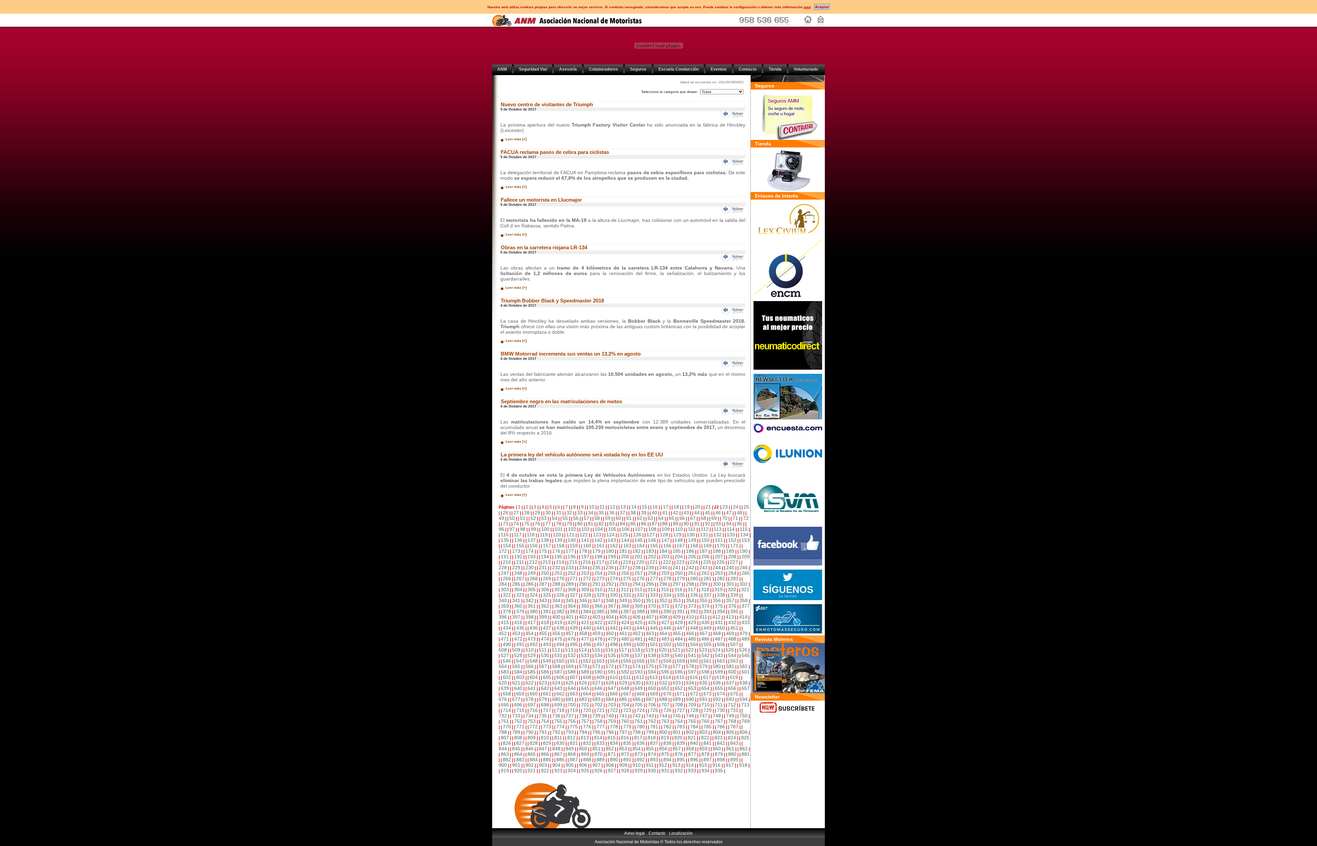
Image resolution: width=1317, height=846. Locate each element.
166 (667, 545)
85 (633, 523)
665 (600, 693)
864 (518, 754)
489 (745, 639)
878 (705, 754)
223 (680, 562)
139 (558, 540)
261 (692, 573)
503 (681, 644)
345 (570, 600)
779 (627, 726)
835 (627, 743)
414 (743, 617)
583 (505, 672)
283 (734, 578)
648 (625, 688)
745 (677, 715)
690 (690, 699)
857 (677, 748)
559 (681, 661)
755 (558, 721)
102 (572, 529)
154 (507, 545)
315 (665, 589)
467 (703, 633)
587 (558, 672)
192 (518, 556)
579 (703, 666)
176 (556, 551)
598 (705, 672)
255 (612, 573)
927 (612, 770)
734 (529, 715)
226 (720, 562)
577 (677, 666)
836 (641, 743)
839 (681, 743)
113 (718, 529)
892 (641, 759)
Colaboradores (603, 69)
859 (703, 748)
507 (734, 644)
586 (545, 672)
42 (675, 512)
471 (505, 639)
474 (545, 639)
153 (745, 540)
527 (505, 655)
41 (665, 512)
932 (679, 770)
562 (721, 661)
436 (534, 628)
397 (516, 617)
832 (587, 743)
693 (730, 699)
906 (583, 765)
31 (558, 512)
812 (571, 737)
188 (717, 551)
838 (667, 743)
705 (638, 704)
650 (652, 688)
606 (560, 677)
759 (612, 721)
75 (527, 523)
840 (694, 743)
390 (667, 611)
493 (547, 644)
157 (547, 545)
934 (705, 770)
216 (587, 562)
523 (703, 650)
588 (572, 672)
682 (583, 699)
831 (574, 743)
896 (694, 759)
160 (587, 545)
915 (703, 765)
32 (569, 512)
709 (692, 704)
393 (707, 611)
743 (650, 715)
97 (512, 529)
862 (743, 748)
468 (717, 633)
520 (663, 650)
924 (572, 770)
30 (548, 512)
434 (507, 628)
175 (543, 551)
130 (691, 534)
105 (612, 529)
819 (665, 737)
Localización (681, 833)
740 (610, 715)
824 (732, 737)
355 (703, 600)
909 (623, 765)
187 (703, 551)
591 (612, 672)
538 (652, 655)
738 (583, 715)
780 (641, 726)
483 (665, 639)
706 (652, 704)
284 (503, 584)
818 (652, 737)
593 (638, 672)
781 (654, 726)
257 (638, 573)
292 (610, 584)
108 (652, 529)
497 (600, 644)
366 (598, 606)
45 (707, 512)
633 (677, 683)
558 (667, 661)
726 (667, 710)
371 (665, 606)
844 (503, 748)
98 (522, 529)
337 (707, 595)
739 (596, 715)
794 (583, 732)
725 (654, 710)
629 (623, 683)
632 (663, 683)
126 (637, 534)
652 (679, 688)
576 (663, 666)
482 (652, 639)
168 (694, 545)
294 (636, 584)
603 (520, 677)
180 (610, 551)
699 (558, 704)
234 (583, 567)
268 (534, 578)
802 (690, 732)
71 (735, 518)
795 (596, 732)
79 (569, 523)
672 (694, 693)
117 (518, 534)
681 (570, 699)
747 (703, 715)
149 (692, 540)
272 (587, 578)
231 (543, 567)
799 (650, 732)
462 (636, 633)
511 (543, 650)
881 (745, 754)
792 (556, 732)
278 (667, 578)
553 (600, 661)
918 (743, 765)
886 (560, 759)
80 (580, 523)
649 (638, 688)
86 (643, 523)
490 (507, 644)
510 (529, 650)
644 (572, 688)
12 (612, 507)
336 (694, 595)
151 (719, 540)
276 (641, 578)
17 (665, 507)
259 (665, 573)
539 (665, 655)
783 (681, 726)
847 (543, 748)
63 (650, 518)
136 (518, 540)
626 (583, 683)
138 (545, 540)
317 (692, 589)
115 (744, 529)
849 (570, 748)
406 (636, 617)
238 (636, 567)
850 (583, 748)
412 (716, 617)
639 (505, 688)
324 (534, 595)
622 (529, 683)
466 (690, 633)
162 (614, 545)
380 (534, 611)
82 (601, 523)
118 (531, 534)
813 (585, 737)
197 (585, 556)
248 (518, 573)
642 (545, 688)
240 (663, 567)
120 (557, 534)
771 (520, 726)
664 (587, 693)
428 (679, 622)
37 (622, 512)
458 (583, 633)
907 (596, 765)
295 (650, 584)
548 (534, 661)
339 (734, 595)
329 (600, 595)
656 (732, 688)
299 (703, 584)
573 (623, 666)
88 (665, 523)
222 (667, 562)
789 (516, 732)
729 (707, 710)
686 (636, 699)
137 (531, 540)
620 (503, 683)
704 (625, 704)
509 (516, 650)
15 (644, 507)
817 (638, 737)
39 (643, 512)
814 (598, 737)
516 (609, 650)
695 (505, 704)
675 (734, 693)
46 (718, 512)
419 (558, 622)
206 (705, 556)
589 (585, 672)
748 (717, 715)
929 (638, 770)
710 (705, 704)
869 (585, 754)
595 (665, 672)
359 (505, 606)
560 (694, 661)
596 (679, 672)
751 (505, 721)
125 (624, 534)
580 (717, 666)
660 (534, 693)
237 (623, 567)
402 (583, 617)
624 (556, 683)
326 (560, 595)
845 (516, 748)
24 (735, 507)
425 (638, 622)
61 (629, 518)
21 (708, 507)
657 (745, 688)
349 (623, 600)
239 (650, 567)
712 (732, 704)
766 (705, 721)
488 (732, 639)
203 (665, 556)
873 (638, 754)
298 (690, 584)
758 (598, 721)
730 (721, 710)
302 (743, 584)
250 (545, 573)
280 (694, 578)
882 (507, 759)
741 (623, 715)
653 (692, 688)
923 (558, 770)
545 (745, 655)
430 (705, 622)
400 (556, 617)
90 (686, 523)
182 (636, 551)
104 (599, 529)
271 (574, 578)
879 (719, 754)
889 (600, 759)
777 (600, 726)
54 (554, 518)
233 (570, 567)
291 (596, 584)
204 (679, 556)
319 (718, 589)
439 (574, 628)
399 (543, 617)
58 (597, 518)
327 (574, 595)
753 (531, 721)
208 (732, 556)
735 (543, 715)
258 (652, 573)
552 (587, 661)
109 (666, 529)
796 (610, 732)
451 (734, 628)
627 (596, 683)
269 (547, 578)
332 (641, 595)
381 (547, 611)
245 (730, 567)
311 (612, 589)
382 (560, 611)
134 (744, 534)
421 (585, 622)
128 (664, 534)
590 (598, 672)
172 (503, 551)
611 (627, 677)
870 (598, 754)
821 (692, 737)
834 (614, 743)
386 (614, 611)
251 (558, 573)
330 (614, 595)
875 (665, 754)
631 (650, 683)
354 (690, 600)
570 (583, 666)
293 (623, 584)
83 (612, 523)
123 (597, 534)
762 (652, 721)
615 (680, 677)
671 (681, 693)
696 (518, 704)
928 (625, 770)
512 (556, 650)
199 (612, 556)
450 (721, 628)
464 (663, 633)
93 (718, 523)
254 (598, 573)
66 (682, 518)
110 (679, 529)
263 (719, 573)
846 (529, 748)
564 (503, 666)
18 (676, 507)
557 (654, 661)
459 (596, 633)
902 (529, 765)
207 (719, 556)
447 (681, 628)
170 (721, 545)
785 (707, 726)
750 (743, 715)
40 (654, 512)
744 (663, 715)
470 (743, 633)
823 (718, 737)
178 (583, 551)
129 (677, 534)
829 (547, 743)
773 (547, 726)
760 (625, 721)
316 (678, 589)
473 (531, 639)
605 (547, 677)
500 (641, 644)
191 (505, 556)
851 (596, 748)
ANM (502, 69)
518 (636, 650)
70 (724, 518)
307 (558, 589)
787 (734, 726)
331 (627, 595)
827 (520, 743)
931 (665, 770)
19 (687, 507)
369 (638, 606)
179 (596, 551)
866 (545, 754)
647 (612, 688)
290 (583, 584)
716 (534, 710)
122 (584, 534)
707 (665, 704)
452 (503, 633)
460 (610, 633)
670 (667, 693)
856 (663, 748)
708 (679, 704)
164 (641, 545)
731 (734, 710)
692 (717, 699)
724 (641, 710)
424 (625, 622)
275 (627, 578)
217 (600, 562)
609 (600, 677)
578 (690, 666)
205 (692, 556)
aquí (807, 7)
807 (505, 737)
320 (732, 589)
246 (743, 567)
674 (721, 693)
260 (679, 573)
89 (675, 523)
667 (627, 693)
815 (611, 737)
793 (570, 732)
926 (598, 770)
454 (529, 633)
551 (574, 661)
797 (623, 732)
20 (697, 507)
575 (650, 666)
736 (556, 715)
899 (734, 759)
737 (570, 715)
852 (610, 748)
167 (681, 545)
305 (531, 589)
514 (583, 650)
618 (720, 677)
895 (681, 759)
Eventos (719, 69)
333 (654, 595)
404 (610, 617)
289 (570, 584)
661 (547, 693)
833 (600, 743)
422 (598, 622)
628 (610, 683)
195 (558, 556)
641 (531, 688)
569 (570, 666)
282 (721, 578)
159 (574, 545)
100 (545, 529)
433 (745, 622)
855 (650, 748)
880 (732, 754)
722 (614, 710)
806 (743, 732)
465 (677, 633)
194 (545, 556)
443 (627, 628)
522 (690, 650)
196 (572, 556)
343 (543, 600)
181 (623, 551)
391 (681, 611)
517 (623, 650)
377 (745, 606)
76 (537, 523)
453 (516, 633)
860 (717, 748)
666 (614, 693)
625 (570, 683)
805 (730, 732)
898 (721, 759)
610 (614, 677)
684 (610, 699)
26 (505, 512)
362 (545, 606)
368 (625, 606)
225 (707, 562)
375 (719, 606)
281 (707, 578)
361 (531, 606)
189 (730, 551)
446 (667, 628)
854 (636, 748)
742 (636, 715)
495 (574, 644)
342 (529, 600)
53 (544, 518)
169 (707, 545)
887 (574, 759)
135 (505, 540)
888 (587, 759)
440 (587, 628)
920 (518, 770)
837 (654, 743)
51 (522, 518)
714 (507, 710)
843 (734, 743)
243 (703, 567)
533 (585, 655)
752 (518, 721)
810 (545, 737)
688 (663, 699)
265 (745, 573)
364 (572, 606)
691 (703, 699)
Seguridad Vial (533, 69)
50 (512, 518)
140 (572, 540)
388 (641, 611)
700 (572, 704)
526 (743, 650)
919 (505, 770)
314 (652, 589)
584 (518, 672)
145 (638, 540)
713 (745, 704)
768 (732, 721)
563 (734, 661)
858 (690, 748)
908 (610, 765)
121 (570, 534)
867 (558, 754)
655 (719, 688)
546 (507, 661)
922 (545, 770)
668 (641, 693)
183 (650, 551)
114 (731, 529)
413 (730, 617)
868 (572, 754)
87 (654, 523)
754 (545, 721)
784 (694, 726)
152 (732, 540)
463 (650, 633)
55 (565, 518)
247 (505, 573)
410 (690, 617)
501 (654, 644)
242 (690, 567)
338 (721, 595)
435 (520, 628)
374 (705, 606)
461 (623, 633)
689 (677, 699)
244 (717, 567)
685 (623, 699)
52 (533, 518)
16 (655, 507)
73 (505, 523)
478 (598, 639)
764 (679, 721)
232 (556, 567)
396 (503, 617)
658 (507, 693)
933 (692, 770)
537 (638, 655)
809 (531, 737)
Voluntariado (806, 69)
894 (667, 759)
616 (694, 677)
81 (590, 523)
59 (607, 518)
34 (590, 512)
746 (690, 715)
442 (614, 628)
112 (705, 529)
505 (707, 644)
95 (739, 523)
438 (560, 628)
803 (703, 732)
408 (663, 617)
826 (507, 743)
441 (600, 628)
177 (570, 551)
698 (545, 704)
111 (692, 529)
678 (529, 699)
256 (625, 573)
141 (585, 540)
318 (705, 589)
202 (652, 556)
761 (638, 721)
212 (533, 562)
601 (745, 672)
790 (529, 732)
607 (574, 677)
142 (598, 540)
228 (503, 567)
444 (641, 628)
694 (743, 699)
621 (516, 683)
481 (638, 639)
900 (503, 765)
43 (686, 512)
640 (518, 688)
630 (636, 683)
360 (518, 606)
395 (734, 611)
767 (719, 721)
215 (573, 562)
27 (516, 512)
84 (622, 523)
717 (547, 710)
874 (652, 754)
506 (721, 644)
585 (531, 672)
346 (583, 600)
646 (598, 688)
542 (705, 655)
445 (654, 628)
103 (585, 529)
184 (663, 551)
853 (623, 748)
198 (598, 556)
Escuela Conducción (678, 69)
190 (743, 551)
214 (560, 562)
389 (654, 611)
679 (543, 699)
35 (601, 512)
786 (721, 726)
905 (570, 765)
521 (676, 650)
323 (520, 595)
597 (692, 672)
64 (661, 518)
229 (516, 567)
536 (625, 655)
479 (612, 639)
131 (704, 534)
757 (585, 721)
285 (516, 584)
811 (558, 737)
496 (587, 644)
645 (585, 688)
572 (610, 666)
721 (600, 710)
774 (560, 726)
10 (591, 507)
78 (558, 523)
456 (556, 633)
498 (614, 644)
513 (569, 650)
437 (547, 628)
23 (725, 507)
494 (560, 644)
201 (638, 556)
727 (681, 710)
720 (587, 710)
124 (610, 534)
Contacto (748, 69)
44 (697, 512)
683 (596, 699)
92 (707, 523)
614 (667, 677)
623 (543, 683)
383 (574, 611)
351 (650, 600)
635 (703, 683)
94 (729, 523)
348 (610, 600)
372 (679, 606)
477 (585, 639)
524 (716, 650)
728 (694, 710)
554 (614, 661)
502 (667, 644)
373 (692, 606)
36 (612, 512)
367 (612, 606)
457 (570, 633)
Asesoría (568, 69)
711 (719, 704)
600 (732, 672)
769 (745, 721)
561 (707, 661)
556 (641, 661)
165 (654, 545)
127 (650, 534)
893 (654, 759)
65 (671, 518)
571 (596, 666)
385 (600, 611)
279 (681, 578)
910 (636, 765)
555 (627, 661)
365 (585, 606)
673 (707, 693)
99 (533, 529)
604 (534, 677)
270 (560, 578)
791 (543, 732)
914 (690, 765)
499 (627, 644)
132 (717, 534)
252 (572, 573)
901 (516, 765)
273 (600, 578)
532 (572, 655)
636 (717, 683)
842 (721, 743)
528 (518, 655)
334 (667, 595)
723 (627, 710)
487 (719, 639)
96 (501, 529)
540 (679, 655)
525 (730, 650)
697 (531, 704)
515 (596, 650)
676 (503, 699)
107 (639, 529)
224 (694, 562)
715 (520, 710)
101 (559, 529)
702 (598, 704)
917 (730, 765)
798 (636, 732)
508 (503, 650)
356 (717, 600)
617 (707, 677)
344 (556, 600)
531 (558, 655)
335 (681, 595)
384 (587, 611)
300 (717, 584)
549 (547, 661)
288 (556, 584)
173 (516, 551)
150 (705, 540)
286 (529, 584)
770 (507, 726)
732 (503, 715)
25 (746, 507)
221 (654, 562)
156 (534, 545)
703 (612, 704)
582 (743, 666)
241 (677, 567)
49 (501, 518)
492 (534, 644)
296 (663, 584)
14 (634, 507)
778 (614, 726)
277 (654, 578)
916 (716, 765)
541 (692, 655)
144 (625, 540)
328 (587, 595)
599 (719, 672)
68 (703, 518)
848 (556, 748)
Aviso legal (634, 833)
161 (600, 545)
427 (665, 622)
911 (650, 765)
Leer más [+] (516, 139)
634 (690, 683)
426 (652, 622)
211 (520, 562)
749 (730, 715)
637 (730, 683)
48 (739, 512)
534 (598, 655)
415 (505, 622)
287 (543, 584)
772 (534, 726)
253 (585, 573)
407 (650, 617)
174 (529, 551)
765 (692, 721)
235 (596, 567)
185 (677, 551)
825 (745, 737)
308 (572, 589)
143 (612, 540)
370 (652, 606)
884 (534, 759)
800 (663, 732)
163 (627, 545)
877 (692, 754)
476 (572, 639)
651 (665, 688)
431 (719, 622)
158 (560, 545)
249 (531, 573)
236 (610, 567)
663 (574, 693)
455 (543, 633)
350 (636, 600)
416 (518, 622)
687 (650, 699)
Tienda (775, 69)
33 (580, 512)
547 (520, 661)
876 (679, 754)
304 (518, 589)
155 (520, 545)
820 (678, 737)
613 (654, 677)
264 (732, 573)
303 (505, 589)
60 (618, 518)
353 (677, 600)
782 (667, 726)
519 (649, 650)
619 (734, 677)
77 (548, 523)
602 (507, 677)
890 (614, 759)
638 (743, 683)
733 (516, 715)
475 (558, 639)
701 (585, 704)
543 (719, 655)
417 (531, 622)
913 (676, 765)
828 (534, 743)
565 (516, 666)
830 (560, 743)
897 (707, 759)
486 (705, 639)
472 (518, 639)
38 (633, 512)
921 (531, 770)
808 (518, 737)
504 (694, 644)
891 (627, 759)
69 (714, 518)
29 (537, 512)
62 (639, 518)
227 (734, 562)
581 (730, 666)
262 (705, 573)
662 (560, 693)
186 (690, 551)
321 (745, 589)
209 (745, 556)
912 (663, 765)
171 (734, 545)
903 (543, 765)
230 (529, 567)
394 (721, 611)
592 (625, 672)
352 (663, 600)
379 (520, 611)
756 (572, 721)
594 (652, 672)
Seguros (638, 69)
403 (596, 617)
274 (614, 578)
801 (677, 732)
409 (677, 617)
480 (625, 639)
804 (717, 732)
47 (729, 512)
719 (574, 710)
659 (520, 693)
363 (558, 606)
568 (556, 666)
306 (545, 589)
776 (587, 726)
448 (694, 628)
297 (677, 584)
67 (693, 518)
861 (730, 748)
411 (703, 617)
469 (730, 633)
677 (516, 699)
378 (507, 611)
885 (547, 759)
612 (640, 677)
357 (730, 600)
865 (531, 754)
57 (586, 518)
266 (507, 578)
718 (560, 710)
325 (547, 595)
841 (707, 743)
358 (743, 600)
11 (602, 507)
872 (625, 754)
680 (556, 699)
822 (705, 737)
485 (692, 639)
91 (697, 523)
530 (545, 655)
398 (529, 617)
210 (507, 562)
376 (732, 606)
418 (545, 622)
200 (625, 556)
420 (572, 622)
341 (516, 600)
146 (652, 540)
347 (596, 600)
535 (612, 655)
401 (570, 617)
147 (665, 540)
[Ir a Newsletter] (787, 713)
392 (694, 611)
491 (520, 644)
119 (544, 534)
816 (625, 737)
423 (612, 622)
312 (625, 589)
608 (587, 677)
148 (679, 540)
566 (529, 666)
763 (665, 721)
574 (636, 666)
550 (560, 661)
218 (613, 562)
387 (627, 611)
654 (705, 688)
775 (574, 726)
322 (507, 595)
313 (638, 589)
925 (585, 770)
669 (654, 693)
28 (527, 512)
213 (547, 562)
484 (679, 639)
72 (746, 518)
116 (505, 534)
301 (730, 584)
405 (623, 617)
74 (516, 523)
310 (598, 589)
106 (625, 529)
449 (707, 628)
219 (627, 562)
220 (640, 562)
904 (556, 765)
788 (503, 732)
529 (531, 655)
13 (623, 507)
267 (520, 578)
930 (652, 770)
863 (505, 754)
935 (719, 770)
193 (531, 556)
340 (503, 600)
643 (558, 688)
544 (732, 655)
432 (732, 622)
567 (543, 666)
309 (585, 589)
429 (692, 622)
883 (520, 759)
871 (612, 754)
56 (576, 518)
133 (731, 534)
